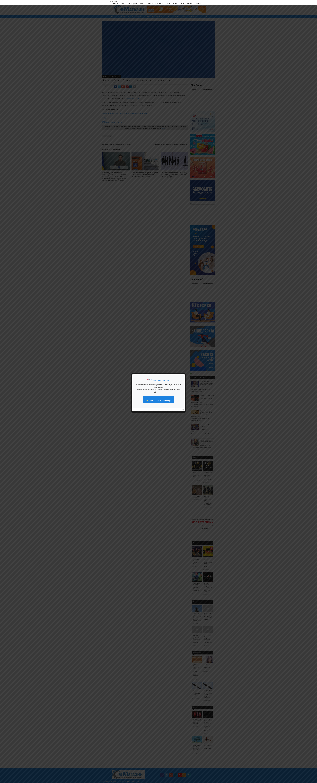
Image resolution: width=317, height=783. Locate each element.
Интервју (149, 3)
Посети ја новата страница (159, 401)
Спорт (175, 3)
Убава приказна (159, 3)
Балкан (130, 3)
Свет (135, 3)
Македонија (114, 3)
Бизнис (123, 3)
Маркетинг (198, 3)
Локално (142, 3)
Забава (169, 3)
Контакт (181, 3)
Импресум (189, 3)
